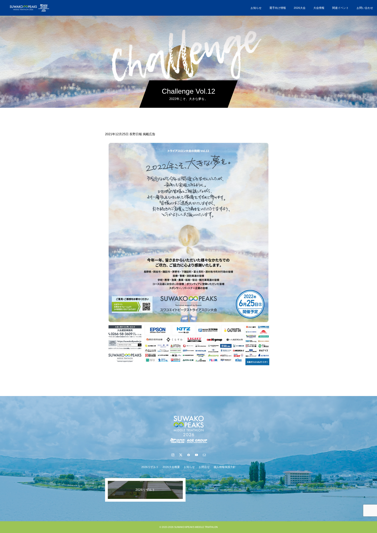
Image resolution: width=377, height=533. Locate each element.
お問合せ (204, 467)
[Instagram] (173, 455)
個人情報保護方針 (225, 467)
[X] (181, 455)
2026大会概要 (171, 467)
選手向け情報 (277, 7)
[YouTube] (196, 455)
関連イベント (340, 7)
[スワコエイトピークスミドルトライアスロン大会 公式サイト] (29, 8)
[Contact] (204, 455)
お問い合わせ (365, 7)
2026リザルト (150, 467)
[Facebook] (188, 455)
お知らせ (256, 7)
